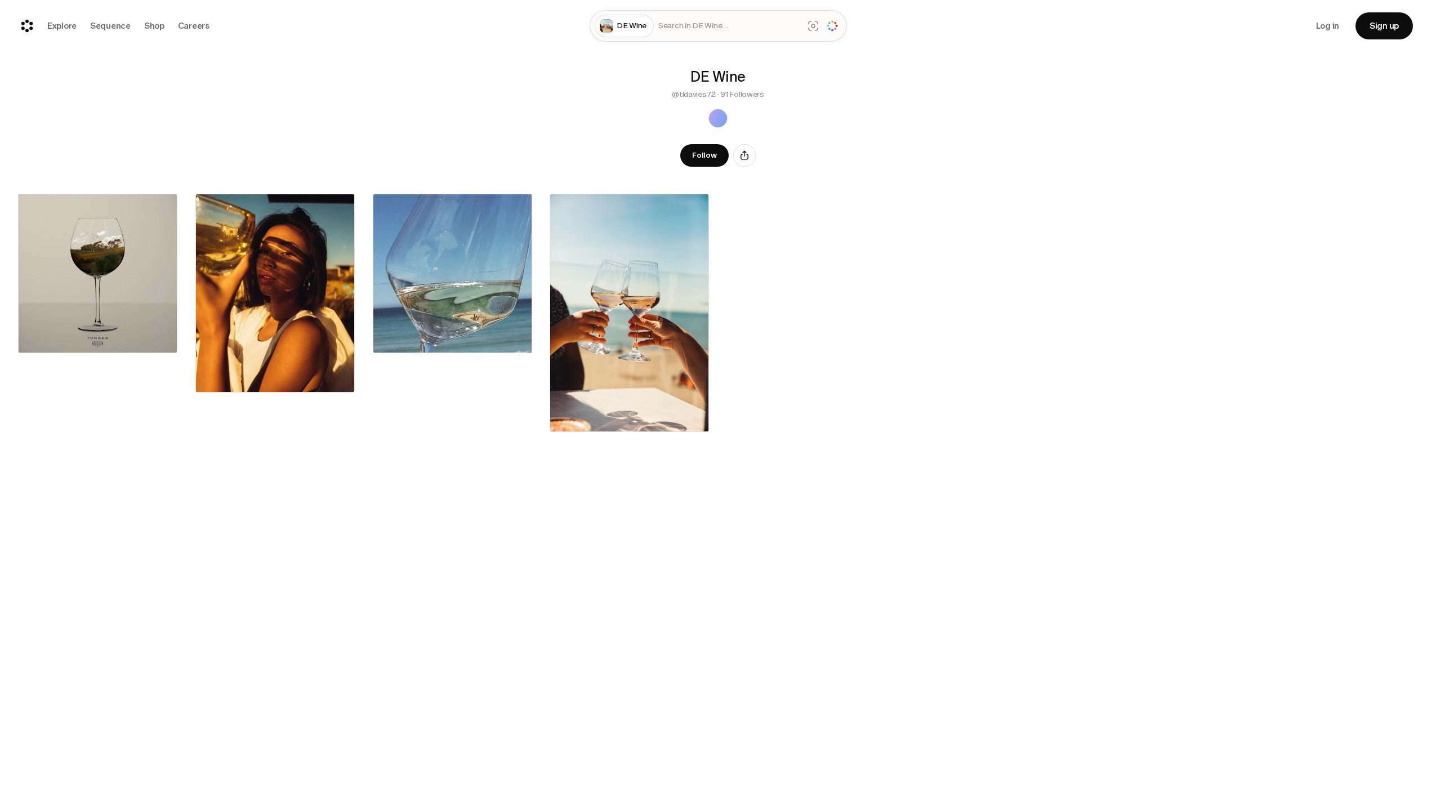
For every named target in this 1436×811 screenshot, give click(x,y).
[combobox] (728, 26)
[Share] (744, 155)
